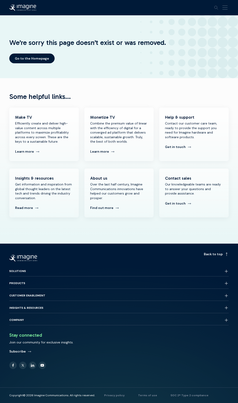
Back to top (213, 254)
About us (119, 193)
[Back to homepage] (22, 7)
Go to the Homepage (32, 58)
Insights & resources (44, 193)
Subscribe (17, 351)
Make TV (44, 134)
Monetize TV (119, 134)
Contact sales (193, 193)
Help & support (193, 134)
